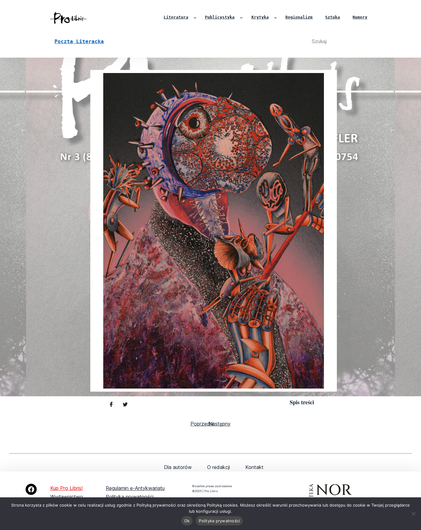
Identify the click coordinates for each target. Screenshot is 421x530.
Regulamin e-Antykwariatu (135, 488)
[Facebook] (31, 489)
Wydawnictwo (66, 497)
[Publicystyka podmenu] (241, 17)
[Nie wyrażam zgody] (413, 514)
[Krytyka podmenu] (275, 17)
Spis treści (302, 402)
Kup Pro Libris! (66, 488)
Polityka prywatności (129, 497)
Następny (220, 424)
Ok (187, 520)
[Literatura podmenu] (195, 17)
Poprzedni (202, 424)
